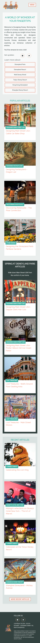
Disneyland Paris (20, 64)
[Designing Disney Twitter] (29, 56)
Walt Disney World (20, 75)
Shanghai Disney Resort (20, 90)
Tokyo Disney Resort (20, 80)
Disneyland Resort (20, 69)
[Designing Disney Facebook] (23, 56)
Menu (32, 5)
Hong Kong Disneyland (20, 85)
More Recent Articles (20, 599)
